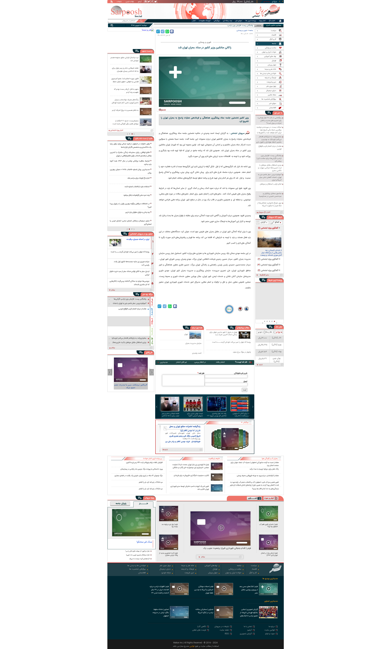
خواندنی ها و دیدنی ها (136, 566)
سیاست (254, 566)
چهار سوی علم (165, 566)
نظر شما (200, 373)
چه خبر (145, 294)
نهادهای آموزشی (211, 566)
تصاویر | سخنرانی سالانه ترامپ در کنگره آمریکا (204, 611)
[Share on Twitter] (158, 31)
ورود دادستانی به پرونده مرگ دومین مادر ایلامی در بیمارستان (141, 469)
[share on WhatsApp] (167, 31)
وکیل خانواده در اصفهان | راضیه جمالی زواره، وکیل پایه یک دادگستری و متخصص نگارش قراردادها (130, 145)
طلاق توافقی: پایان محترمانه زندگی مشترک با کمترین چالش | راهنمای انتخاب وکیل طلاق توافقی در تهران (130, 154)
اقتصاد (254, 569)
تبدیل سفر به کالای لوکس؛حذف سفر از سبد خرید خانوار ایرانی (129, 273)
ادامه (261, 365)
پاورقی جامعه (121, 504)
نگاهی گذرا (201, 627)
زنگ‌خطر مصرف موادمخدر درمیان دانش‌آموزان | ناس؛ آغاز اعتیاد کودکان (125, 101)
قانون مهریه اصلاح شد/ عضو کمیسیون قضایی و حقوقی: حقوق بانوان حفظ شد (125, 80)
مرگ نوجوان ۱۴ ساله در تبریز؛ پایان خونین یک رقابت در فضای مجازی (139, 475)
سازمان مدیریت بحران (193, 343)
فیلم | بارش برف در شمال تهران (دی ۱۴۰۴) (269, 554)
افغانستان (142, 573)
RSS (227, 634)
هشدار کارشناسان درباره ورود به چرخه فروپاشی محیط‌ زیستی (258, 475)
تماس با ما (248, 627)
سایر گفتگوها (264, 275)
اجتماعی (133, 234)
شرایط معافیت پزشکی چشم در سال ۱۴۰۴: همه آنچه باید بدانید (130, 162)
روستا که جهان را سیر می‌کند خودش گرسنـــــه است (231, 342)
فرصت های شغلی (199, 630)
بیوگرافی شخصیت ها (137, 569)
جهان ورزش (212, 573)
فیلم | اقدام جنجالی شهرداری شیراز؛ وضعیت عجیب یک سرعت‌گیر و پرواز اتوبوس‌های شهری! (227, 548)
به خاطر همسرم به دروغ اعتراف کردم (125, 110)
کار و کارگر (253, 573)
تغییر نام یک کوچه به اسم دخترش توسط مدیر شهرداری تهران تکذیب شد (189, 488)
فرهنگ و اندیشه (187, 569)
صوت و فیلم (270, 634)
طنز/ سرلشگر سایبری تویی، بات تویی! (138, 555)
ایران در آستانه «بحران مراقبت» (137, 239)
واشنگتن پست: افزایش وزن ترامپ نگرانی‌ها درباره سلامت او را (230, 25)
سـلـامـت (151, 331)
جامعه (251, 30)
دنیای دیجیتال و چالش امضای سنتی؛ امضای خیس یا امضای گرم (130, 222)
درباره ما (272, 627)
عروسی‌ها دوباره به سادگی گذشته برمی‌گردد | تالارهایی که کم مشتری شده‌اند (129, 283)
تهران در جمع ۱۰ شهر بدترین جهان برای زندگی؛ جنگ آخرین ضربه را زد (223, 333)
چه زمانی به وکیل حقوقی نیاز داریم (137, 212)
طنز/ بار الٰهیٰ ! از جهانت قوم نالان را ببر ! (137, 551)
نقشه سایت (224, 630)
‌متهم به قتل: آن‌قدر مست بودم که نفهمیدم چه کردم (126, 90)
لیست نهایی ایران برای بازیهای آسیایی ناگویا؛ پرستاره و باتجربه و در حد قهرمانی (194, 414)
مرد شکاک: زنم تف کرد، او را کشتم (151, 482)
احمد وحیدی (196, 353)
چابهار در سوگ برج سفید (242, 352)
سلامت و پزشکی (234, 569)
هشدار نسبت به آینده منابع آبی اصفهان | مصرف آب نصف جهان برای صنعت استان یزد (255, 464)
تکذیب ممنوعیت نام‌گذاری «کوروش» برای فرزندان (191, 475)
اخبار (194, 20)
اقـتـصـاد (151, 311)
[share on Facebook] (172, 31)
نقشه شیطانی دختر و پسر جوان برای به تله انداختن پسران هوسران (170, 414)
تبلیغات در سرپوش (221, 627)
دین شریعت (189, 573)
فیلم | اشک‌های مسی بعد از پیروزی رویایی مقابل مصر (248, 589)
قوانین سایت (270, 630)
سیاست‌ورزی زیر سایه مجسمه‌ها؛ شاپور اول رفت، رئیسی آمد (131, 263)
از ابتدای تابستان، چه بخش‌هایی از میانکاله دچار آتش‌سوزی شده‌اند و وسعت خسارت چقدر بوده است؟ (271, 253)
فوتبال (215, 569)
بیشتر (113, 290)
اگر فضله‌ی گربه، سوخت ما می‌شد (139, 559)
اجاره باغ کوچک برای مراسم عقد (138, 178)
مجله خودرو (166, 573)
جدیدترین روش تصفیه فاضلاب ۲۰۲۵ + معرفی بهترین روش (130, 171)
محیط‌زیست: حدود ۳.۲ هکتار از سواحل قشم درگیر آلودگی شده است (126, 122)
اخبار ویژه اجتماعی (116, 130)
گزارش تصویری (246, 634)
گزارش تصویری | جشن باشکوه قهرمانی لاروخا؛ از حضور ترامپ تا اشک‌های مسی (249, 613)
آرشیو (140, 2)
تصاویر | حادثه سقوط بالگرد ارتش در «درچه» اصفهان (160, 612)
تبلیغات (119, 2)
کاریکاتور (149, 352)
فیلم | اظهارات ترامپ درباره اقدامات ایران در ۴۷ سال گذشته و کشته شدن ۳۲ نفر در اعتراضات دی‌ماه (159, 590)
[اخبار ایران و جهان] (266, 18)
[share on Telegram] (162, 31)
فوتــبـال (151, 341)
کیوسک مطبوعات (204, 20)
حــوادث (151, 321)
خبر (278, 113)
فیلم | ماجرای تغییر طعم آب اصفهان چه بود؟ (268, 525)
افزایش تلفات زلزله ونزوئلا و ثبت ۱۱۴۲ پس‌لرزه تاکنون (144, 462)
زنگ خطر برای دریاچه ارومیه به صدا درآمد (264, 469)
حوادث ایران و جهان (233, 573)
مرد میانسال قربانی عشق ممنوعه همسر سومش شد (124, 59)
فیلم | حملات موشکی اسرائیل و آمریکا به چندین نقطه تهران (203, 589)
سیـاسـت (151, 302)
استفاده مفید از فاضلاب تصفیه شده (137, 186)
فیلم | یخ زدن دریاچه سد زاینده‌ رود (170, 525)
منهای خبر (238, 20)
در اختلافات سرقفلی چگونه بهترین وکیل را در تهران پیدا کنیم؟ (130, 205)
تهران (186, 334)
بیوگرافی (217, 20)
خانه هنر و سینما (187, 566)
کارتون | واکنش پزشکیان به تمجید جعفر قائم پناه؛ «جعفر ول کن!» (131, 386)
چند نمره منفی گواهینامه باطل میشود (136, 195)
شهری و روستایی (242, 30)
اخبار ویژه (262, 20)
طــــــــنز (143, 504)
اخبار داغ (272, 20)
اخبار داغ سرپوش (264, 212)
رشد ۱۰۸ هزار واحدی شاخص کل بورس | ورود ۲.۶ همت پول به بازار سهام (216, 414)
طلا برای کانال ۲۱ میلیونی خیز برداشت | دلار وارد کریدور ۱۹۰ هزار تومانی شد (241, 414)
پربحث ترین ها (250, 20)
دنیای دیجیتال (165, 569)
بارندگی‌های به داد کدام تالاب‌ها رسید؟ (265, 488)
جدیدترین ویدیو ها (270, 578)
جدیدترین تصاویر (271, 601)
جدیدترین (164, 362)
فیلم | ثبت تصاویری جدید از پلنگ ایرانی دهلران (168, 554)
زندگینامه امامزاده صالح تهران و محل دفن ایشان (184, 426)
